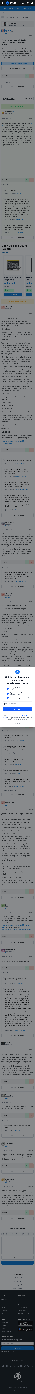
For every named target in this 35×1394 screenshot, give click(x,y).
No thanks (17, 723)
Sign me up (17, 709)
